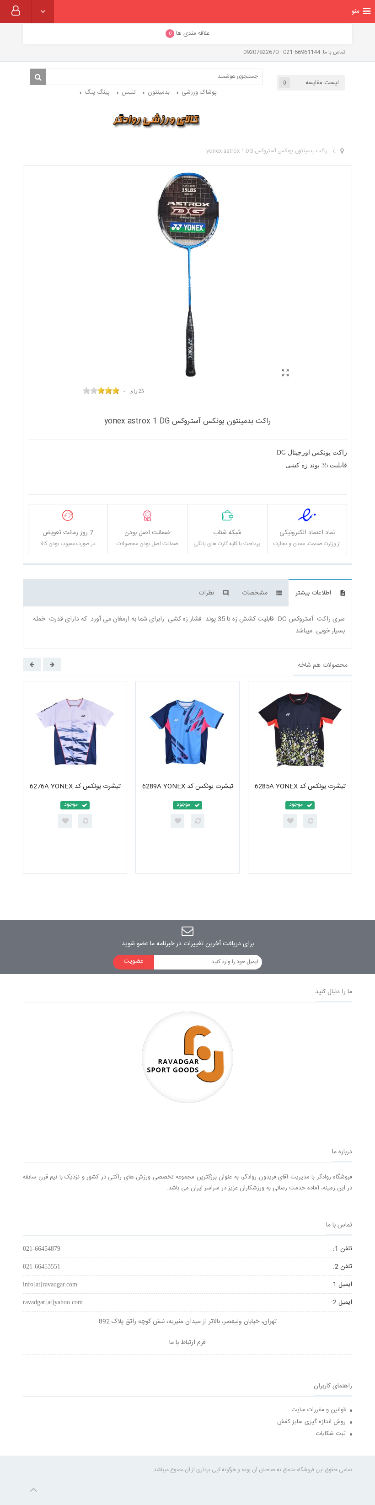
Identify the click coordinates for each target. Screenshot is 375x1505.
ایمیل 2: (341, 1302)
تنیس (129, 92)
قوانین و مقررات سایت (318, 1410)
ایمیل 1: (341, 1284)
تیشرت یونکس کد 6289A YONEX (187, 786)
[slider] (101, 390)
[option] (75, 777)
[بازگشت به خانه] (342, 151)
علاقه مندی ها (189, 33)
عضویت (133, 961)
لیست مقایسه (311, 83)
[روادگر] (156, 120)
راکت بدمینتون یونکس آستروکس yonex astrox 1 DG (266, 150)
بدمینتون (159, 92)
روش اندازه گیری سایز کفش (311, 1422)
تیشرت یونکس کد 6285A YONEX (300, 786)
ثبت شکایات (331, 1434)
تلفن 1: (342, 1249)
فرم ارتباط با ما (187, 1342)
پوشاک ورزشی (199, 92)
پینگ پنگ (97, 92)
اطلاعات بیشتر (313, 593)
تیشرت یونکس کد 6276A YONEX (75, 786)
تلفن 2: (342, 1267)
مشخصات (255, 593)
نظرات (206, 593)
